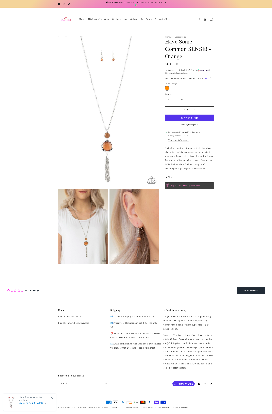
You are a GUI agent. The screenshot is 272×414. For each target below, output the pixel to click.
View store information (178, 140)
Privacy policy (117, 407)
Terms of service (131, 407)
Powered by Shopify (87, 407)
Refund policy (103, 407)
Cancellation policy (181, 407)
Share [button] (170, 177)
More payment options (189, 124)
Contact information (163, 407)
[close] (52, 398)
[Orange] (167, 88)
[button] (116, 19)
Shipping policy (147, 407)
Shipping (168, 73)
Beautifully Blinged (72, 407)
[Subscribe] (106, 383)
